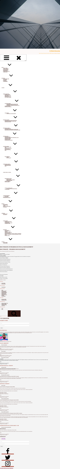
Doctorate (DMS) (4, 299)
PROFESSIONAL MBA (8, 149)
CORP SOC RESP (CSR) (6, 71)
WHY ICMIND (5, 79)
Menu (25, 60)
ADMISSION (3, 213)
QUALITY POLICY (5, 69)
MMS (5, 150)
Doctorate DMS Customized (5, 357)
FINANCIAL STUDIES (8, 103)
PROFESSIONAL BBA (8, 165)
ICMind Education (54, 51)
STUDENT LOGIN (7, 235)
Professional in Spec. (4, 294)
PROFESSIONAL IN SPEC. (8, 178)
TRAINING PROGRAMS (6, 195)
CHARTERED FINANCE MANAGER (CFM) (12, 104)
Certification (3, 305)
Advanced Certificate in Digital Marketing (12, 188)
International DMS (3, 367)
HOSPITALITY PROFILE (8, 106)
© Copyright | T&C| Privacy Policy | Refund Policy (6, 468)
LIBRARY (6, 231)
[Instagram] (8, 466)
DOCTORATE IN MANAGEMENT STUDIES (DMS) (11, 129)
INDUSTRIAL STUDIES (8, 95)
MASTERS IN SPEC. (6, 136)
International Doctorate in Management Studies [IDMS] (7, 368)
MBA (5, 147)
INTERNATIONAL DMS (8, 128)
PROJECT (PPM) (9, 179)
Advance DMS (3, 385)
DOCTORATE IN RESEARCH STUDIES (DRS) (11, 120)
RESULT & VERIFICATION (6, 206)
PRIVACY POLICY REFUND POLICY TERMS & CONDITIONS (13, 233)
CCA (2, 309)
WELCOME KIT (5, 204)
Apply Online (3, 438)
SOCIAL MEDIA (5, 242)
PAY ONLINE (5, 214)
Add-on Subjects (3, 351)
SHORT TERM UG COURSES (7, 172)
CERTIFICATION (7, 189)
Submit (1, 446)
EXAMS (4, 205)
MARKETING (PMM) (9, 180)
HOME (2, 67)
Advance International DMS (5, 398)
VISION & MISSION (6, 68)
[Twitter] (8, 460)
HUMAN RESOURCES (8, 138)
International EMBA (4, 292)
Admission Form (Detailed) (8, 221)
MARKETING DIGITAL (8, 96)
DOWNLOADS (7, 230)
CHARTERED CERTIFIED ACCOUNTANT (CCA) (13, 105)
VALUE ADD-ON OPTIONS (6, 197)
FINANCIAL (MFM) (7, 139)
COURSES (3, 87)
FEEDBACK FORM (7, 223)
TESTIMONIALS (5, 81)
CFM (2, 308)
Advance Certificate (4, 304)
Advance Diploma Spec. (5, 303)
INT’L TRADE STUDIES (8, 97)
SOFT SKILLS (7, 196)
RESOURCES (5, 229)
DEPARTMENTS (5, 70)
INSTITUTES (3, 78)
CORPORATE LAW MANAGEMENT (11, 113)
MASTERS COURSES (6, 146)
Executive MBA (4, 291)
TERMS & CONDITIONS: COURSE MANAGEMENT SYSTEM (13, 234)
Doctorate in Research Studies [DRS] (6, 427)
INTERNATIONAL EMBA (8, 148)
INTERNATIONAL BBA (8, 164)
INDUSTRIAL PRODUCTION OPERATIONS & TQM (11, 137)
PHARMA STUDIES (7, 94)
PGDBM (8, 157)
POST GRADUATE (7, 156)
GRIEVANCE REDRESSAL (8, 232)
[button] (24, 351)
